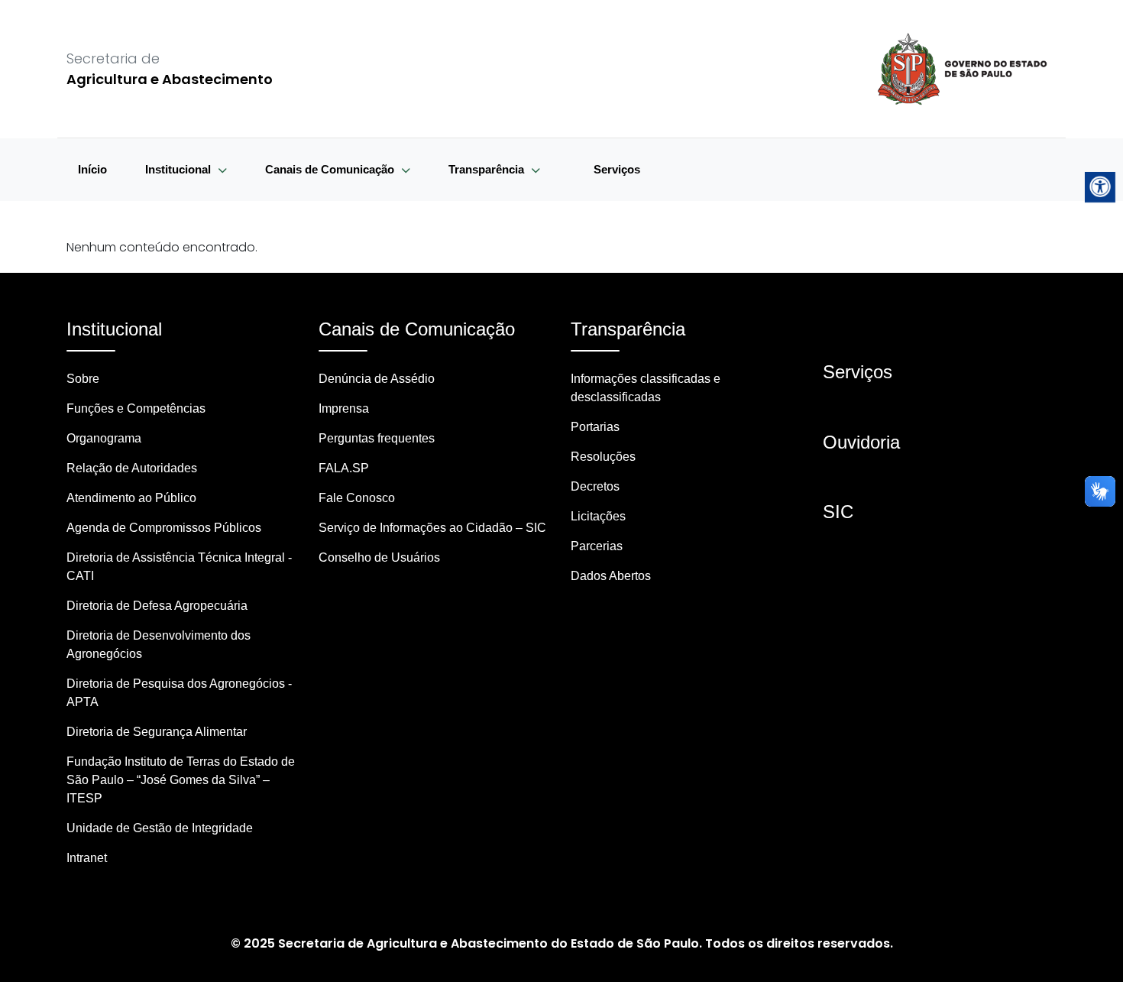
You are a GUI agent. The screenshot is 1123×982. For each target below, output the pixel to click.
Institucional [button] (179, 169)
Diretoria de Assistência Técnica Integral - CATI (179, 566)
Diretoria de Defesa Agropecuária (157, 605)
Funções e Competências (136, 408)
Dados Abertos (611, 575)
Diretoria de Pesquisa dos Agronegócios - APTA (179, 692)
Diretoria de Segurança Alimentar (156, 731)
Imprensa (344, 408)
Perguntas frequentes (377, 438)
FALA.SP (344, 468)
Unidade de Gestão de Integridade (159, 828)
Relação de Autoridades (131, 468)
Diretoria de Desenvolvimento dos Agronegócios (158, 644)
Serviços (617, 169)
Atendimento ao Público (131, 497)
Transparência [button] (487, 169)
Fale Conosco (357, 497)
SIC (838, 511)
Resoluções (603, 456)
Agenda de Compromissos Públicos (163, 527)
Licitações (598, 516)
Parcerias (597, 546)
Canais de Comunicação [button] (331, 169)
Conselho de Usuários (379, 557)
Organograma (103, 438)
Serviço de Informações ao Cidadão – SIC (432, 527)
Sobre (82, 378)
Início (92, 169)
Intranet (86, 857)
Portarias (595, 426)
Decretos (595, 486)
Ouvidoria (861, 442)
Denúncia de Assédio (377, 378)
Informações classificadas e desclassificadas (645, 387)
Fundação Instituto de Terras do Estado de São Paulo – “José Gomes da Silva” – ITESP (180, 780)
